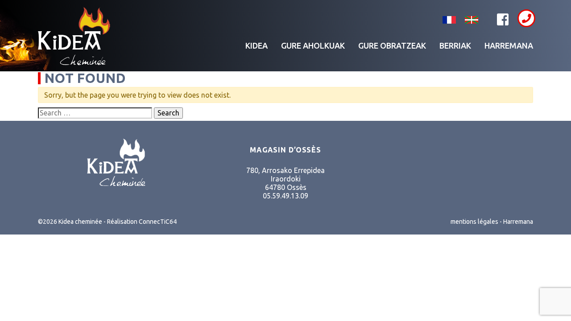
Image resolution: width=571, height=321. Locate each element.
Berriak (455, 45)
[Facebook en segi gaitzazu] (503, 20)
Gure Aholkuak (313, 45)
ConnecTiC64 (158, 221)
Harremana (508, 45)
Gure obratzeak (392, 45)
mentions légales (474, 221)
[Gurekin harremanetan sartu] (526, 18)
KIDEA (256, 45)
